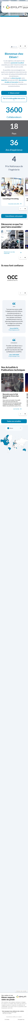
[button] (11, 46)
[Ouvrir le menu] (3, 6)
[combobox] (14, 428)
